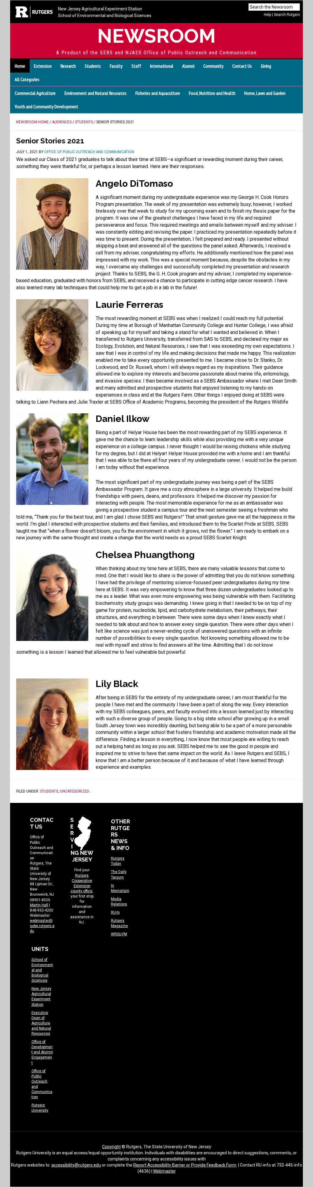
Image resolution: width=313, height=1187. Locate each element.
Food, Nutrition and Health (212, 93)
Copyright (111, 1146)
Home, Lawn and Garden (264, 93)
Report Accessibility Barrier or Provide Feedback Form (184, 1165)
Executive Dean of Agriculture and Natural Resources (41, 1023)
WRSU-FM (119, 934)
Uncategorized (74, 791)
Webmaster (164, 1171)
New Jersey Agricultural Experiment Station (100, 8)
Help (267, 15)
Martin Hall (39, 905)
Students (49, 791)
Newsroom (156, 35)
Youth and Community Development (46, 106)
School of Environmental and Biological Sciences (104, 15)
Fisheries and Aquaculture (157, 93)
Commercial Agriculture (35, 93)
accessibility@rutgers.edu (76, 1165)
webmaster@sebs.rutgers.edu (42, 926)
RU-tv (115, 912)
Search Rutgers (287, 15)
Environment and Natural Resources (95, 93)
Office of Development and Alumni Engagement (42, 1052)
